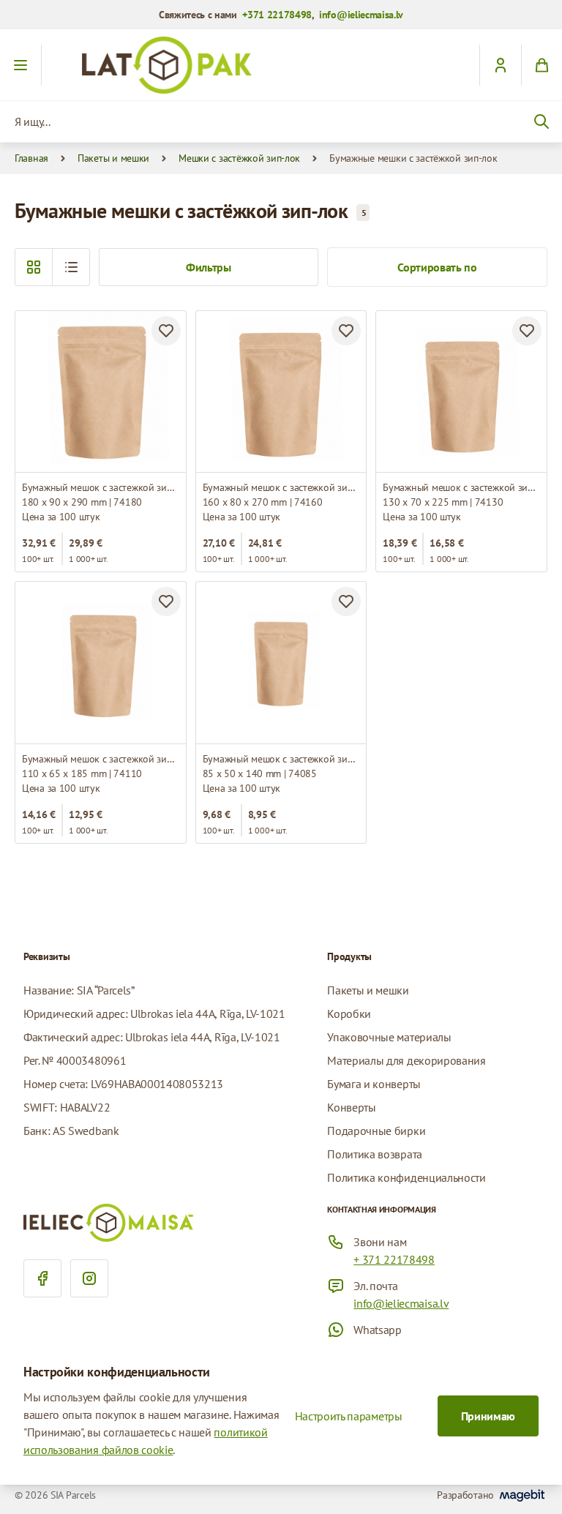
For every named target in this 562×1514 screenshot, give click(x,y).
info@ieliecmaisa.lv (361, 14)
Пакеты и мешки (113, 158)
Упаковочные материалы (389, 1037)
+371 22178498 (277, 14)
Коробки (349, 1013)
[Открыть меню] (21, 65)
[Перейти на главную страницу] (281, 65)
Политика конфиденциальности (406, 1177)
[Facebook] (42, 1278)
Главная (31, 158)
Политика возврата (374, 1154)
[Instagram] (89, 1278)
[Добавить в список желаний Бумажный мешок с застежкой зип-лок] (166, 330)
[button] (71, 267)
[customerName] (500, 65)
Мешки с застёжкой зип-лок (239, 158)
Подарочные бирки (376, 1130)
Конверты (351, 1107)
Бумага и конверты (374, 1083)
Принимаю (488, 1416)
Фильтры (208, 267)
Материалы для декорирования (406, 1060)
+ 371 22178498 (394, 1259)
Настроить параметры (348, 1416)
